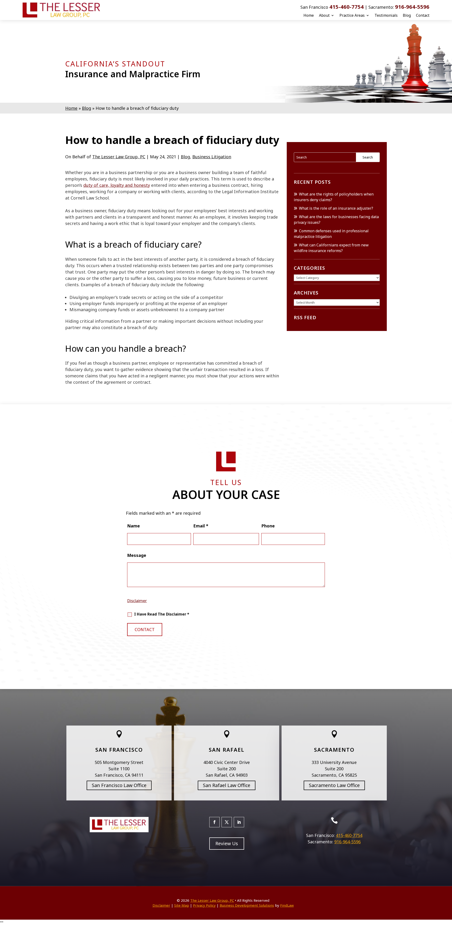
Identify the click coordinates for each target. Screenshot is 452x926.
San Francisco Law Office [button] (119, 785)
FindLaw (287, 905)
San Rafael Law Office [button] (226, 785)
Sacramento (334, 749)
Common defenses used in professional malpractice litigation (331, 233)
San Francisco (119, 749)
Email (200, 526)
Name (133, 526)
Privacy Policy (204, 905)
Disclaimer (137, 600)
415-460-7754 (346, 6)
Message (136, 555)
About (324, 15)
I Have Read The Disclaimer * (161, 614)
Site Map (181, 905)
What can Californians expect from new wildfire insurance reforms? (331, 247)
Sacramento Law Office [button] (334, 785)
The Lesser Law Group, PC (118, 156)
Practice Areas (352, 15)
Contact (422, 15)
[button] (447, 892)
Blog (407, 15)
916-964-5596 (412, 6)
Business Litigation (211, 156)
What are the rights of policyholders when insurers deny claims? (334, 197)
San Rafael (226, 749)
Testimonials (386, 15)
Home (308, 15)
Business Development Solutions (247, 905)
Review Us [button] (226, 843)
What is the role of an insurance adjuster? (336, 208)
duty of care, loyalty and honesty (116, 185)
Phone (268, 526)
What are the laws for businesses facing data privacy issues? (336, 219)
